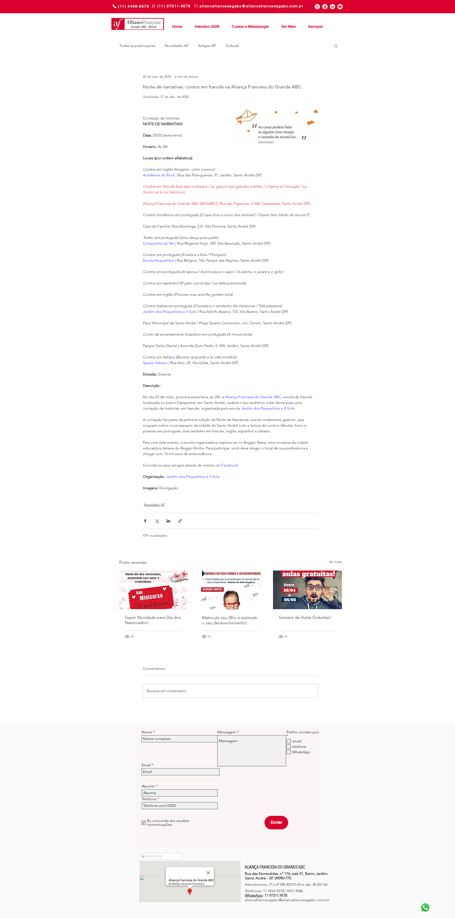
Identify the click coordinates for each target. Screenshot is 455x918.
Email (146, 765)
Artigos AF (207, 45)
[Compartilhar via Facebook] (145, 521)
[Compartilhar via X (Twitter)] (157, 521)
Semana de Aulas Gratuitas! (305, 617)
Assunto (148, 786)
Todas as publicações (137, 45)
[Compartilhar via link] (180, 521)
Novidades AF (177, 45)
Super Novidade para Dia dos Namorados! (153, 620)
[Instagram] (317, 6)
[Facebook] (325, 6)
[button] (286, 24)
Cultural (232, 45)
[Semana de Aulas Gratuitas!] (307, 590)
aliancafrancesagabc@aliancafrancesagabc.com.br (287, 900)
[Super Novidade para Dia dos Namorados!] (153, 590)
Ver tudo (335, 562)
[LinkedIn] (332, 6)
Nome (146, 732)
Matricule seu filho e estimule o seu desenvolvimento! (229, 620)
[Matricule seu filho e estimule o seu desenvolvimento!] (230, 590)
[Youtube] (340, 6)
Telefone (149, 799)
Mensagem (226, 732)
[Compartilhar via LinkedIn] (168, 521)
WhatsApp (254, 895)
